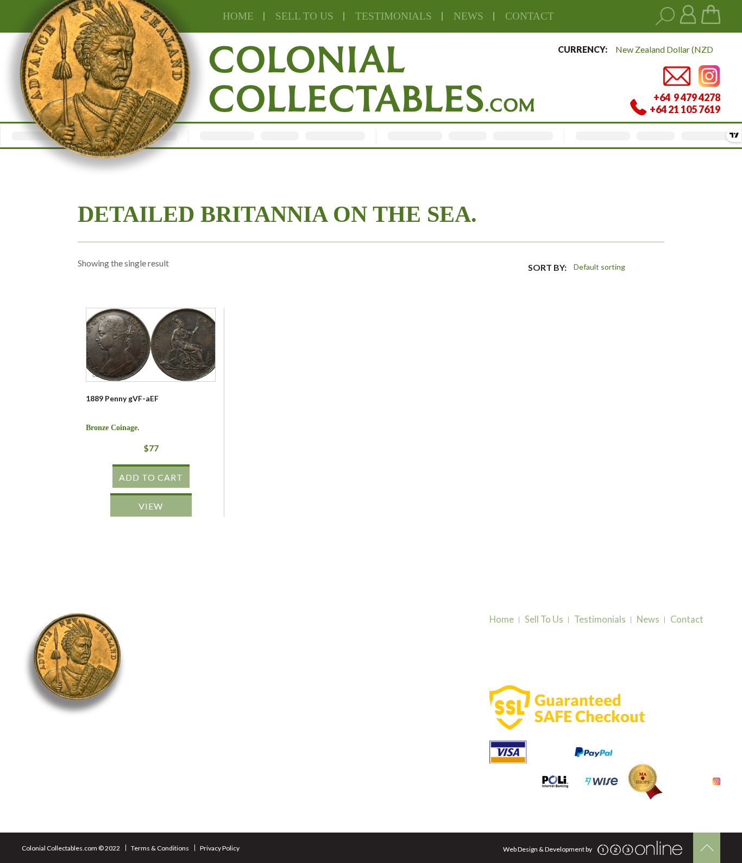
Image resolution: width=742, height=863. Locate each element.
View (151, 506)
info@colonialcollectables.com (212, 764)
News (468, 16)
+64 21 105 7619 (185, 743)
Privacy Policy (220, 848)
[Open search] (665, 16)
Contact (529, 16)
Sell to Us (544, 619)
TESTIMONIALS (393, 16)
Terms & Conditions (160, 848)
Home (238, 16)
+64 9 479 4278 (183, 730)
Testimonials (600, 619)
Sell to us (304, 16)
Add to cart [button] (151, 477)
